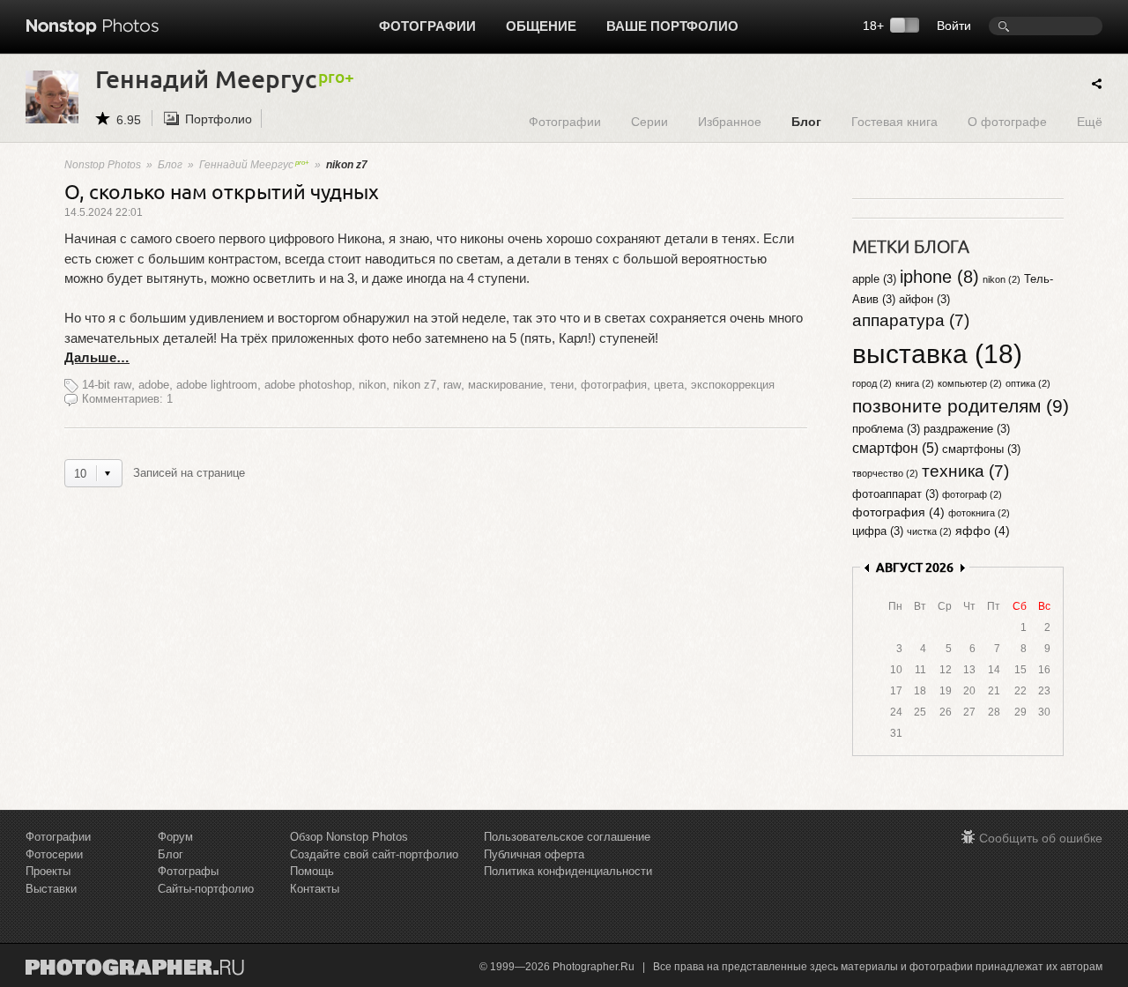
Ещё (1089, 121)
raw (452, 384)
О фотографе (1007, 121)
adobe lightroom (216, 384)
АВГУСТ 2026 (915, 567)
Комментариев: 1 (127, 398)
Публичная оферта (534, 854)
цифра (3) (877, 531)
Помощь (312, 871)
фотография (614, 384)
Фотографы (188, 871)
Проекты (48, 871)
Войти (954, 26)
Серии (649, 121)
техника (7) (965, 471)
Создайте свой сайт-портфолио (374, 854)
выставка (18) (937, 353)
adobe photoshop (308, 384)
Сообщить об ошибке (1040, 838)
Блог (806, 121)
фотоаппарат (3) (895, 494)
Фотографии (427, 26)
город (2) (872, 383)
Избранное (729, 121)
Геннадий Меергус (246, 165)
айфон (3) (924, 299)
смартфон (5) (895, 448)
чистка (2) (929, 531)
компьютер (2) (970, 383)
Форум (175, 836)
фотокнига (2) (979, 513)
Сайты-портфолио (206, 888)
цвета (669, 384)
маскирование (505, 384)
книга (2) (914, 383)
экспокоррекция (733, 384)
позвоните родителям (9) (960, 406)
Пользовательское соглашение (567, 836)
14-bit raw (106, 384)
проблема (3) (886, 428)
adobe (153, 384)
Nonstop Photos (102, 165)
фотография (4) (898, 512)
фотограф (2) (972, 494)
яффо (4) (982, 530)
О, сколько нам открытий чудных (221, 191)
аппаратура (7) (910, 320)
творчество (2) (885, 473)
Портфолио (218, 119)
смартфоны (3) (981, 449)
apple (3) (874, 279)
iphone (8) (939, 276)
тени (562, 384)
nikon (372, 384)
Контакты (314, 888)
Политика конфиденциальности (568, 871)
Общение (541, 26)
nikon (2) (1001, 279)
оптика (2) (1028, 383)
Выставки (51, 888)
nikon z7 (414, 384)
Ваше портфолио (672, 26)
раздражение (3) (967, 428)
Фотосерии (54, 854)
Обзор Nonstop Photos (349, 836)
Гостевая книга (894, 121)
